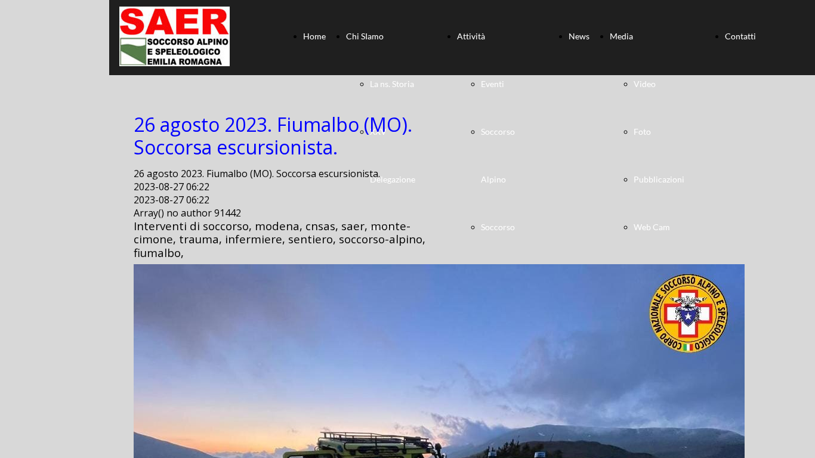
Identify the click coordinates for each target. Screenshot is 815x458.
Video (645, 84)
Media (621, 36)
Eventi (492, 84)
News (579, 36)
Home (314, 36)
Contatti (740, 36)
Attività (471, 36)
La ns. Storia (392, 84)
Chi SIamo (365, 36)
